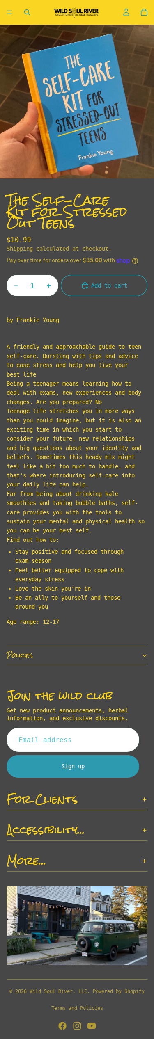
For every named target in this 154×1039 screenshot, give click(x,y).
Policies (20, 655)
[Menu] (9, 12)
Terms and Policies (77, 1008)
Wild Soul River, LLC (58, 991)
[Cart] (144, 12)
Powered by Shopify (119, 991)
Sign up (73, 766)
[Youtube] (92, 1026)
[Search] (27, 12)
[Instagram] (77, 1026)
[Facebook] (62, 1026)
